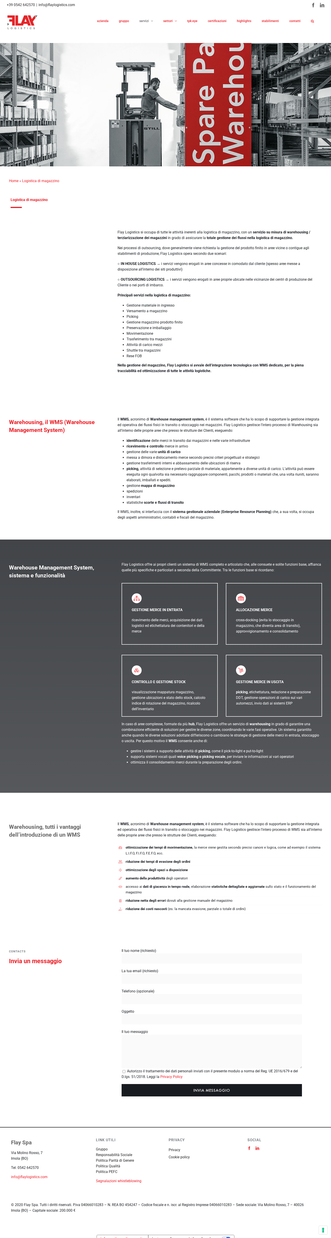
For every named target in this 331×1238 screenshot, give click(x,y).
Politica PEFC (106, 1172)
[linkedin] (257, 1148)
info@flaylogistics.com (57, 5)
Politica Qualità (108, 1166)
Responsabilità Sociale (114, 1155)
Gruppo (102, 1149)
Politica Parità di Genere (115, 1160)
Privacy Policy (171, 1077)
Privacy (174, 1150)
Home (13, 181)
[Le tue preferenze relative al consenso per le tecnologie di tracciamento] (323, 1230)
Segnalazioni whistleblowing (118, 1181)
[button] (312, 21)
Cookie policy (179, 1157)
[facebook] (249, 1148)
